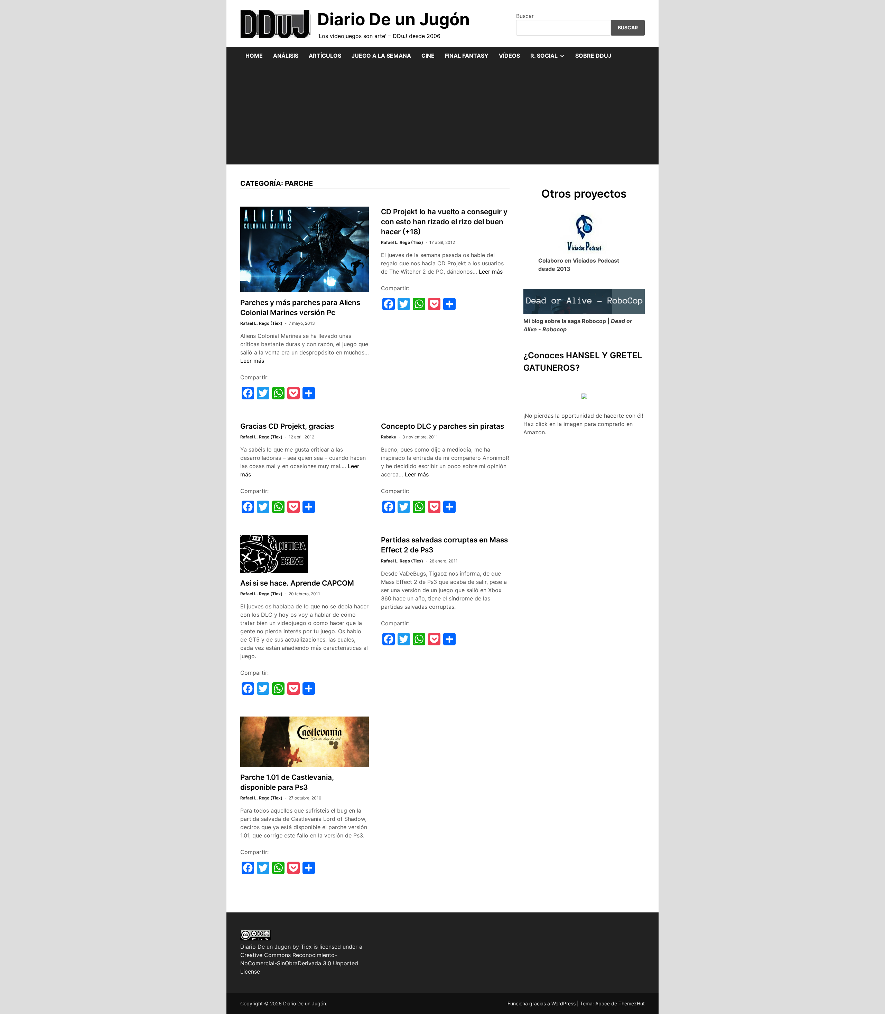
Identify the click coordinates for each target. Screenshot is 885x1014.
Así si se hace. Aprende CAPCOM (297, 583)
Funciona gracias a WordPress (542, 1003)
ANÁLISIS (285, 55)
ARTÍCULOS (325, 55)
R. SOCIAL (550, 58)
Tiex (306, 946)
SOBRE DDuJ (593, 55)
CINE (428, 55)
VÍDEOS (509, 55)
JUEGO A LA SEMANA (381, 55)
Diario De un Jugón (393, 19)
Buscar (525, 15)
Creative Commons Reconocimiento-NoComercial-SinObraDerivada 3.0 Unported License (299, 963)
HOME (254, 55)
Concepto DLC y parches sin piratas (442, 426)
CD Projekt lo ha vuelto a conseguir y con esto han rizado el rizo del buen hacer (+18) (444, 221)
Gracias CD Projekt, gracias (287, 426)
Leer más (252, 360)
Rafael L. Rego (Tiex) (261, 323)
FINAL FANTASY (466, 55)
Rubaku (388, 436)
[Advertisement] (442, 116)
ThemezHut (631, 1003)
